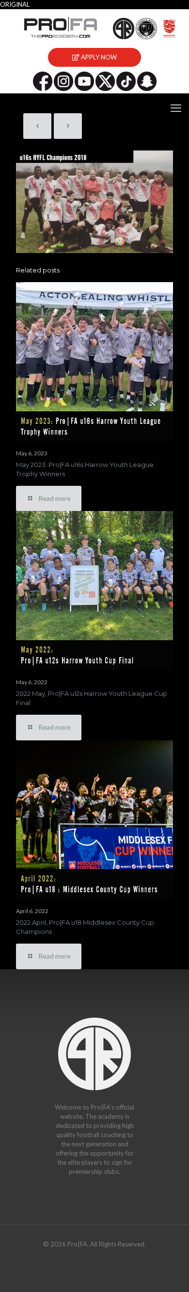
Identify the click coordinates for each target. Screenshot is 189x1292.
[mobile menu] (176, 108)
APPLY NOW (98, 57)
